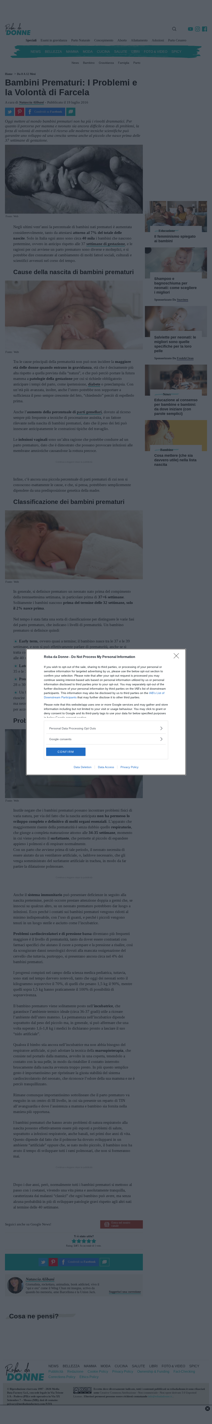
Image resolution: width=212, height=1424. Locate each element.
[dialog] (106, 712)
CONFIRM (66, 751)
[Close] (178, 657)
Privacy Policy (129, 767)
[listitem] (106, 728)
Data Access (106, 767)
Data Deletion (83, 767)
